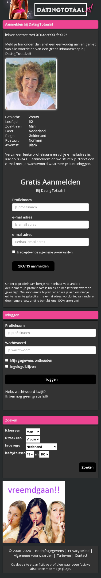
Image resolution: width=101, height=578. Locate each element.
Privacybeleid (78, 550)
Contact (81, 555)
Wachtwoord (15, 342)
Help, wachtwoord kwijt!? (25, 391)
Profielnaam (22, 199)
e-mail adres (22, 217)
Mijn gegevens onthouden (30, 360)
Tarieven (64, 555)
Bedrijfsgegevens (49, 550)
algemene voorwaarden (56, 252)
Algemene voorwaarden (33, 555)
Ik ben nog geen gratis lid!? (26, 396)
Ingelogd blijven (22, 366)
